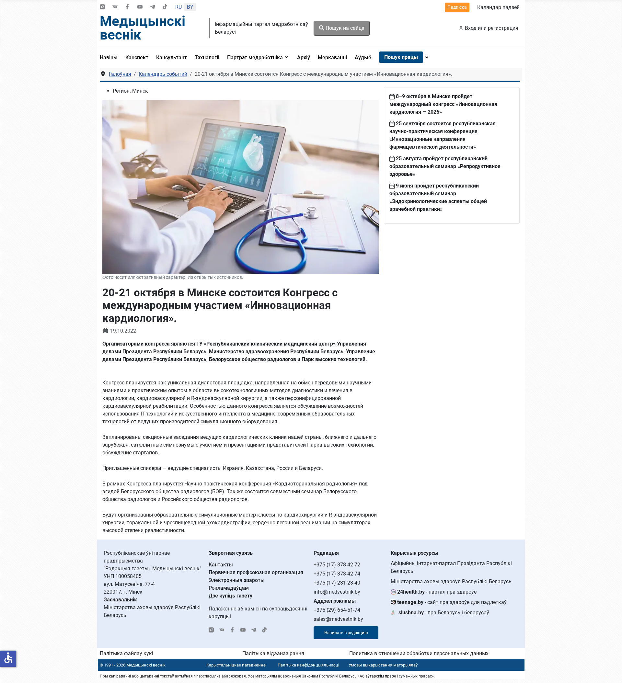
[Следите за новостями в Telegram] (152, 7)
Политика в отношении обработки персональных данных (419, 653)
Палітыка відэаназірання (273, 653)
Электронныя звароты (237, 580)
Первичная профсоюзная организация (256, 572)
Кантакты (221, 565)
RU (178, 7)
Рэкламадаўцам (229, 588)
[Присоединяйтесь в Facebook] (127, 7)
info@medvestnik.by (337, 592)
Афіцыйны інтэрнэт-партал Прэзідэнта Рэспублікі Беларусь (451, 567)
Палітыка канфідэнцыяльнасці (308, 665)
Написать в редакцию (346, 632)
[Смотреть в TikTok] (164, 7)
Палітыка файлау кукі (126, 653)
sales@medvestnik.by (338, 619)
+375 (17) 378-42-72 (337, 565)
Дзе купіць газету (230, 596)
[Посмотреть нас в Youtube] (140, 7)
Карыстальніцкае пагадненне (236, 665)
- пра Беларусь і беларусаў (443, 612)
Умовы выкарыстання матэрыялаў (383, 665)
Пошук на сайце (344, 28)
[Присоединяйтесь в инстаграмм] (102, 7)
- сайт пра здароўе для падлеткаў (452, 602)
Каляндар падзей (498, 7)
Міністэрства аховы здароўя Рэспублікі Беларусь (451, 581)
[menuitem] (110, 57)
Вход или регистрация (491, 28)
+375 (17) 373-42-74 (337, 574)
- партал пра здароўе (437, 592)
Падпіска (457, 7)
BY (190, 7)
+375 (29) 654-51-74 (337, 610)
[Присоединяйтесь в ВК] (115, 7)
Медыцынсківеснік (142, 28)
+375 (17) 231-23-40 (337, 583)
